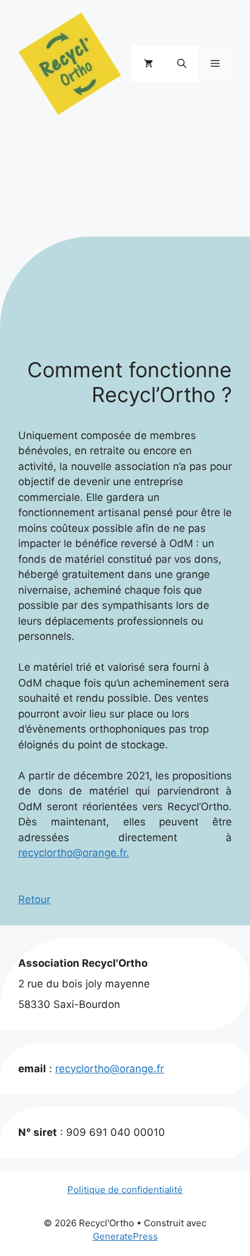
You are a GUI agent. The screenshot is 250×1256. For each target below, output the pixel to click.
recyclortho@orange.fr (109, 1069)
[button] (181, 63)
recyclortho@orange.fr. (73, 853)
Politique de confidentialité (125, 1189)
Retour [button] (34, 899)
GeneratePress (125, 1236)
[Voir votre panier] (148, 63)
